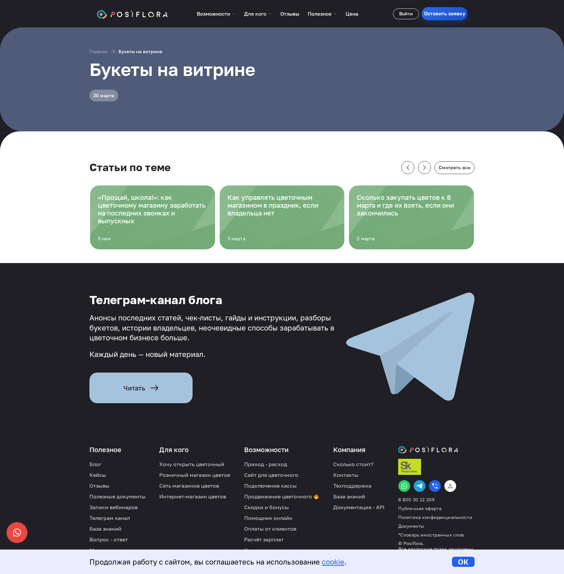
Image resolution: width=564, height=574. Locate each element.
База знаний (105, 528)
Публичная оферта (420, 508)
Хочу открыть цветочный (191, 464)
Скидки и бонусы (266, 507)
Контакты (345, 475)
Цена (352, 14)
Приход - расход (265, 464)
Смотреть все (454, 167)
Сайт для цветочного (271, 475)
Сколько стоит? (353, 464)
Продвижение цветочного (278, 496)
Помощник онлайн (268, 518)
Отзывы (289, 14)
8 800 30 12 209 (416, 499)
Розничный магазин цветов (194, 475)
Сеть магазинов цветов (189, 485)
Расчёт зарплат (264, 539)
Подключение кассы (270, 485)
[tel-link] (435, 486)
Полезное (320, 14)
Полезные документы (117, 496)
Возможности (213, 14)
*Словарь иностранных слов (431, 534)
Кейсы (97, 475)
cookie (333, 561)
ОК (463, 561)
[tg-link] (420, 486)
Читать (134, 388)
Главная (98, 51)
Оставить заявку (444, 13)
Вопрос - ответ (108, 539)
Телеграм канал (109, 518)
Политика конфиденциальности (435, 517)
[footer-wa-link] (404, 486)
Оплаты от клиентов (270, 528)
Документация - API (358, 507)
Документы (411, 526)
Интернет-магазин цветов (192, 496)
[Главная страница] (132, 13)
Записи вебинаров (113, 507)
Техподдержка (352, 485)
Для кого (255, 14)
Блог (95, 464)
